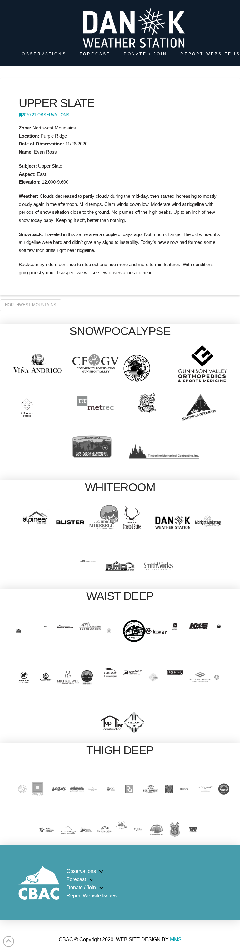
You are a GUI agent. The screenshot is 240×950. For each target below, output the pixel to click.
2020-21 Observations (45, 115)
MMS (176, 939)
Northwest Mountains (30, 304)
